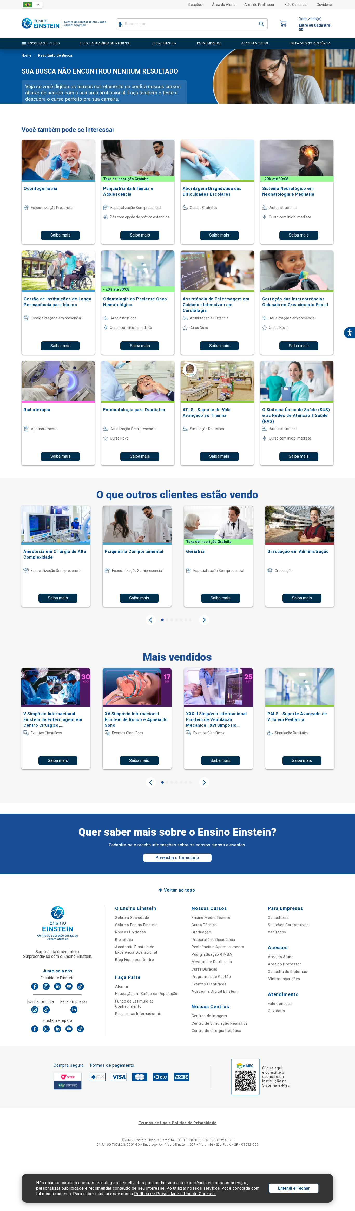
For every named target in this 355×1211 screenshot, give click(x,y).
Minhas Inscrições (284, 979)
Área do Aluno (223, 4)
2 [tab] (167, 620)
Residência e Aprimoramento (218, 947)
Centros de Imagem (209, 1016)
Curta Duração (205, 969)
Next (204, 620)
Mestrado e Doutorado (212, 962)
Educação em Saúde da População (146, 994)
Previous (151, 620)
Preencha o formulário (177, 857)
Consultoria (278, 917)
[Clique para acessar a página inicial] (64, 29)
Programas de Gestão (211, 976)
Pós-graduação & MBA (212, 954)
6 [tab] (186, 620)
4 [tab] (176, 620)
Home (26, 55)
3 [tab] (171, 620)
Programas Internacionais (138, 1014)
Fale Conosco (295, 4)
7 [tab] (190, 620)
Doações (195, 4)
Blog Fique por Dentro (134, 960)
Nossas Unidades (130, 932)
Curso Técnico (204, 925)
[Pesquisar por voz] (120, 24)
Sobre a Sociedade (132, 917)
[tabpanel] (55, 556)
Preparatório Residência (213, 940)
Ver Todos (277, 932)
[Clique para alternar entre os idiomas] (32, 5)
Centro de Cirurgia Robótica (216, 1031)
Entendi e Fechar (294, 1188)
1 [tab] (162, 620)
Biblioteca (124, 940)
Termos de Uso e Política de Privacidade (177, 1123)
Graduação (201, 932)
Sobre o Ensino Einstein (136, 925)
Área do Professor (259, 4)
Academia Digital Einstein (215, 991)
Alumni (121, 986)
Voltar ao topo (179, 890)
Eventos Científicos (209, 984)
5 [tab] (181, 620)
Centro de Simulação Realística (220, 1023)
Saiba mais (60, 235)
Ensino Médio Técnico (211, 917)
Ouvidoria (324, 4)
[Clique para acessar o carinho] (283, 23)
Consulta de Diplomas (287, 972)
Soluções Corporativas (288, 925)
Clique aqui (272, 1068)
